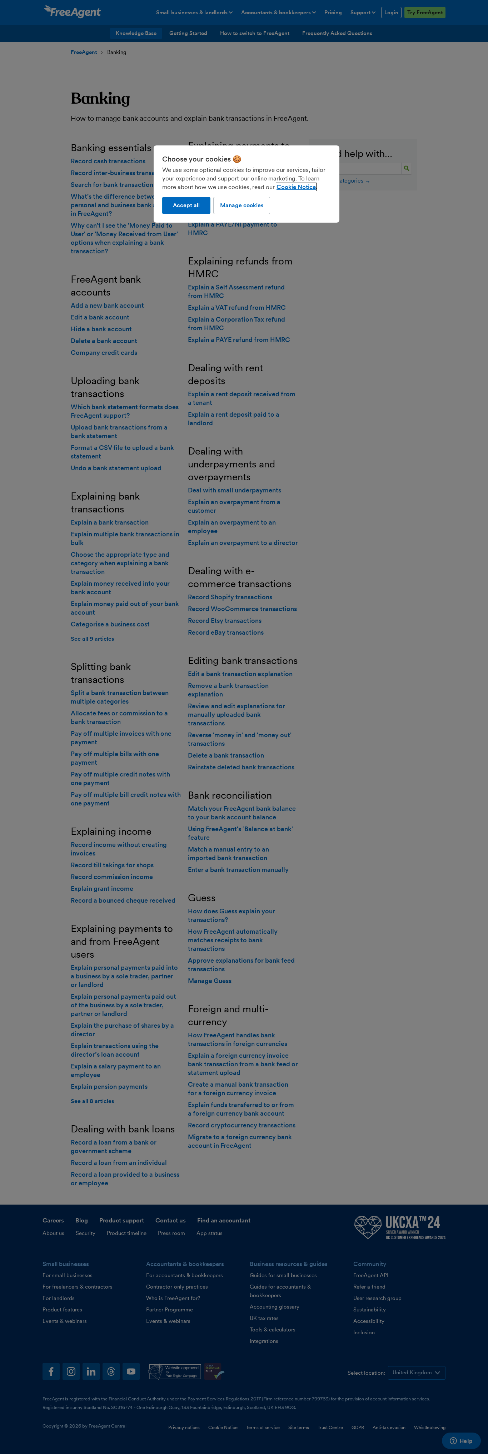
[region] (246, 184)
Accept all (186, 205)
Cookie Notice (296, 186)
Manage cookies (241, 205)
